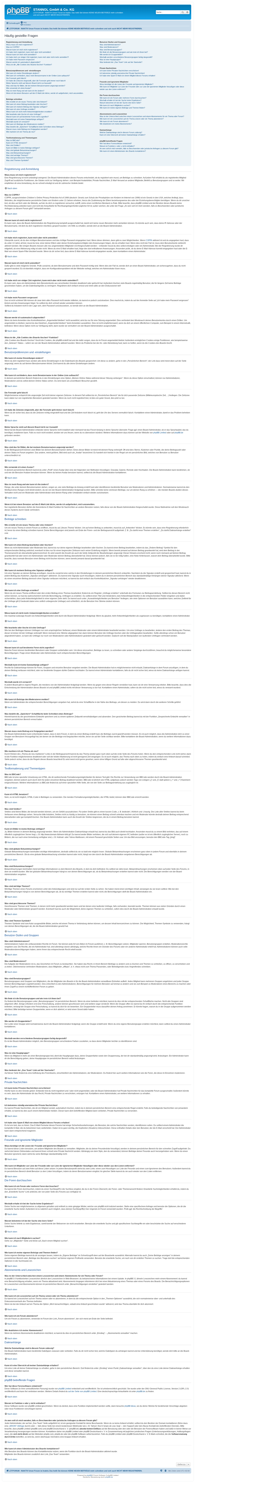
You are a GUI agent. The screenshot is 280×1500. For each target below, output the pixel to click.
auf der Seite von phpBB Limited (82, 1391)
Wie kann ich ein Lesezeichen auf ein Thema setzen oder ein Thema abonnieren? (131, 119)
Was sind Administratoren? (110, 45)
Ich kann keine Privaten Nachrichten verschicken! (119, 71)
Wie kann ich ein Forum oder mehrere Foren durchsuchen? (123, 98)
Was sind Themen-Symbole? (17, 160)
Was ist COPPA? (12, 47)
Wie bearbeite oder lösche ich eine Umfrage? (23, 114)
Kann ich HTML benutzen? (16, 143)
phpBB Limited (159, 433)
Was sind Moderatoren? (109, 47)
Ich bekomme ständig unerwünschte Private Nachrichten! (122, 73)
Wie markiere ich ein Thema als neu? (20, 132)
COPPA (149, 240)
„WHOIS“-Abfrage (16, 1426)
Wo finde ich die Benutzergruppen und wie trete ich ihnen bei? (124, 52)
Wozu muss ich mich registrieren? (19, 45)
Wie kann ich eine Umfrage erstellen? (20, 109)
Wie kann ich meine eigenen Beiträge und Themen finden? (122, 108)
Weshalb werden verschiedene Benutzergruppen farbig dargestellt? (126, 57)
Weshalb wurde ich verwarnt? (17, 122)
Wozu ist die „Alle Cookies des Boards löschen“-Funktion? (29, 65)
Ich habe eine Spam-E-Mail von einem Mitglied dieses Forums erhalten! (127, 76)
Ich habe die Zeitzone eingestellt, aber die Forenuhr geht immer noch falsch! (36, 81)
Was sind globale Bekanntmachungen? (21, 150)
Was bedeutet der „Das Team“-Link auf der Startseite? (121, 62)
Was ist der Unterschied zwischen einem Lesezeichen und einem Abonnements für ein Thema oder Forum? (142, 116)
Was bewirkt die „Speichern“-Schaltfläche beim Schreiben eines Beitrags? (35, 127)
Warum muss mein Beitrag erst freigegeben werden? (26, 129)
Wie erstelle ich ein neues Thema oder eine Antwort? (26, 102)
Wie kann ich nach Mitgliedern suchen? (115, 105)
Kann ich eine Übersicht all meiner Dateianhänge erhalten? (122, 135)
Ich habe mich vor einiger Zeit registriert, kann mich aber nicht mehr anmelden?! (37, 57)
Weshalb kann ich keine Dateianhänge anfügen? (25, 119)
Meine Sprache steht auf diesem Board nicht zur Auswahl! (28, 83)
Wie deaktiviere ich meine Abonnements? (116, 124)
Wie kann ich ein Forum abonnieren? (114, 121)
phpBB (89, 1475)
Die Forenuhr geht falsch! (16, 78)
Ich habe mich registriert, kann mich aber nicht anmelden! (28, 52)
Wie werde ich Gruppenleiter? (111, 55)
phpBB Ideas (130, 1406)
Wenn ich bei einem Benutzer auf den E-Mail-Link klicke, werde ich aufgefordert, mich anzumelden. (44, 93)
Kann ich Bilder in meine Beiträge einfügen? (23, 148)
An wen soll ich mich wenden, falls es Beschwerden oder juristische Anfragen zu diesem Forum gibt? (139, 148)
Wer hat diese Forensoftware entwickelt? (116, 143)
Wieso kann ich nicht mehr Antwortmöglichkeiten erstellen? (29, 112)
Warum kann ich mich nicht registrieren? (22, 50)
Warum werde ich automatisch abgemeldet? (23, 62)
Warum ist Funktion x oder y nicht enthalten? (117, 146)
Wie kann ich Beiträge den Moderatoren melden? (25, 124)
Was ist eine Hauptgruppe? (110, 60)
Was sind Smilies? (13, 145)
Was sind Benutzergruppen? (111, 50)
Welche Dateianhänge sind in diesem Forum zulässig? (121, 132)
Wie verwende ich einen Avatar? (18, 88)
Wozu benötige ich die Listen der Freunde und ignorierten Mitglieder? (126, 84)
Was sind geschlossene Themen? (19, 158)
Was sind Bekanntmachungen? (18, 153)
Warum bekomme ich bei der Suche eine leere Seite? (120, 103)
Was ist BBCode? (13, 140)
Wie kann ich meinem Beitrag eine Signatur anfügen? (26, 107)
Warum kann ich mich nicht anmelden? (21, 55)
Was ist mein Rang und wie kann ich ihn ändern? (25, 91)
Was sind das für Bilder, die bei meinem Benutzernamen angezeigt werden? (35, 86)
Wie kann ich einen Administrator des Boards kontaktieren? (123, 151)
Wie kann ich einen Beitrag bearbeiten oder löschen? (26, 104)
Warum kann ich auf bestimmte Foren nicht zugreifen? (27, 117)
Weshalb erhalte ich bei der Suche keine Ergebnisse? (120, 100)
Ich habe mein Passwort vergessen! (20, 60)
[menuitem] (23, 22)
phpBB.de (179, 433)
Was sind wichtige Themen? (17, 155)
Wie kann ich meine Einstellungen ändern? (22, 73)
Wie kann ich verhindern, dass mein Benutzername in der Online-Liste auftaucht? (38, 76)
